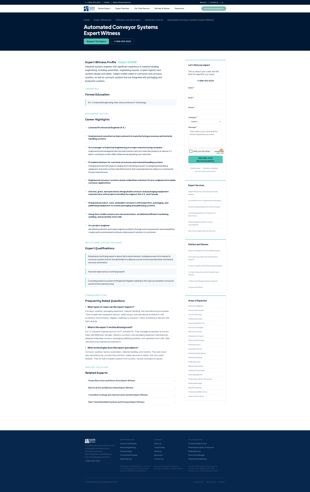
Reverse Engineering (128, 447)
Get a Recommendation (214, 9)
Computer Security (195, 319)
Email (190, 98)
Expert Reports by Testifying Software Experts (203, 193)
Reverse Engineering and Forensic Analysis (204, 207)
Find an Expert (104, 8)
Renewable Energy (195, 383)
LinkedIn (107, 2)
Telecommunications (196, 396)
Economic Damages (195, 327)
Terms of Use (211, 482)
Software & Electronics (197, 443)
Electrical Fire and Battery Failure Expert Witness (110, 387)
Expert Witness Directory (122, 2)
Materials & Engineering (196, 353)
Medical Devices (194, 362)
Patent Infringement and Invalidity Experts (204, 251)
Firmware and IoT (194, 345)
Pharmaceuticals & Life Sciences (200, 379)
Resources (179, 8)
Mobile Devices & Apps (196, 370)
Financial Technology (196, 340)
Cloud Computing (195, 314)
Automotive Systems (196, 310)
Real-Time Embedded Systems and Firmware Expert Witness (116, 402)
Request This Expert (96, 41)
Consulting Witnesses (128, 455)
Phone (191, 107)
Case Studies (159, 447)
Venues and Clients (195, 287)
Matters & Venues (162, 8)
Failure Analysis (126, 451)
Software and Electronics (128, 20)
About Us (203, 2)
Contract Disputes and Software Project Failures (203, 273)
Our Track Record (141, 8)
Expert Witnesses (102, 20)
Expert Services (122, 8)
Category (192, 117)
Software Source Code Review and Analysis (204, 200)
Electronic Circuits (195, 332)
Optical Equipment (195, 375)
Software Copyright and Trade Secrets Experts (203, 258)
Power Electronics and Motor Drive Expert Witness (111, 380)
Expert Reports (126, 459)
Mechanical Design (195, 357)
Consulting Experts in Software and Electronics (201, 214)
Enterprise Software (195, 336)
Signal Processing (195, 388)
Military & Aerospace (195, 366)
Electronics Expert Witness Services (202, 231)
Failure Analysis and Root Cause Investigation (200, 223)
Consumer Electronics (196, 323)
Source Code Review (128, 443)
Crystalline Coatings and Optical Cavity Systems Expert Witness (118, 395)
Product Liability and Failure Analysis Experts (205, 266)
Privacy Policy (198, 482)
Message (192, 127)
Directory (158, 451)
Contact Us (214, 2)
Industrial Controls (154, 20)
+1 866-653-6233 (93, 2)
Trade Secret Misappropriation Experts (203, 281)
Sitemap (222, 482)
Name (190, 88)
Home (87, 20)
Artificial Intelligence (195, 306)
